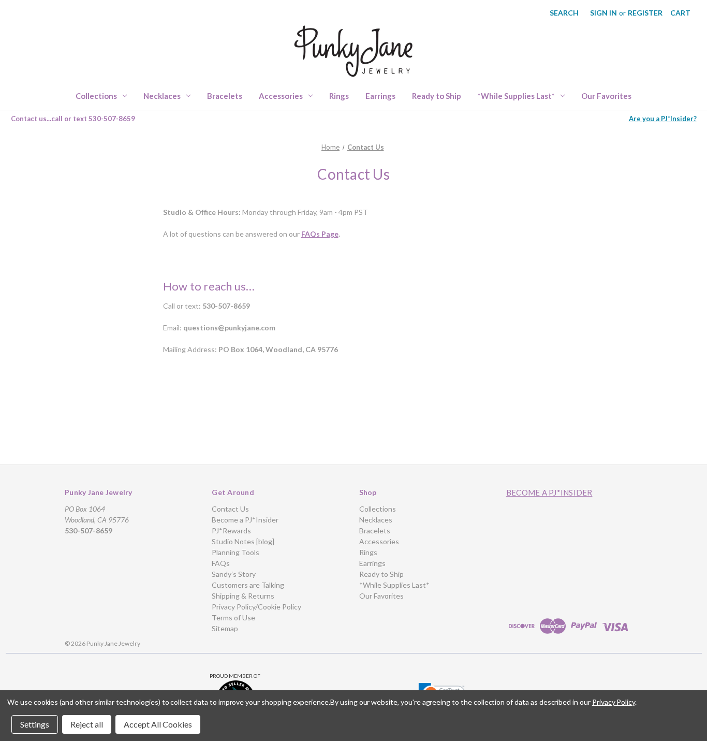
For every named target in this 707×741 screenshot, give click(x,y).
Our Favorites (606, 95)
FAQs (221, 563)
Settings (34, 724)
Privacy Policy (613, 702)
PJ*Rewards (231, 530)
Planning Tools (235, 552)
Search (564, 12)
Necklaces (162, 95)
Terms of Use (233, 617)
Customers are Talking (248, 584)
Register (645, 12)
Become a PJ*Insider (245, 519)
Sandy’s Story (234, 574)
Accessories (281, 95)
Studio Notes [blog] (243, 541)
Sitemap (225, 628)
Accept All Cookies (158, 724)
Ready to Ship (436, 95)
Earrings (380, 95)
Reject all (86, 724)
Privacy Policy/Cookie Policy (256, 606)
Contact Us (230, 508)
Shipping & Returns (243, 595)
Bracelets (224, 95)
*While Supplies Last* (516, 95)
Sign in (603, 12)
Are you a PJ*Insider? (663, 118)
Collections (96, 95)
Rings (339, 95)
